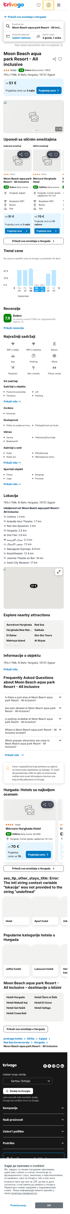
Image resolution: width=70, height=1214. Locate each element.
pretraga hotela (13, 1038)
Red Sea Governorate (16, 1042)
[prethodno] (14, 288)
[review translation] (22, 321)
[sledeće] (59, 288)
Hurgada (39, 1042)
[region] (34, 116)
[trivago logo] (14, 5)
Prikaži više (11, 401)
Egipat (43, 1038)
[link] (39, 5)
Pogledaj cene (47, 90)
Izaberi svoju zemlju (14, 1074)
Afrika (30, 1038)
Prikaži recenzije (14, 327)
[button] (34, 26)
